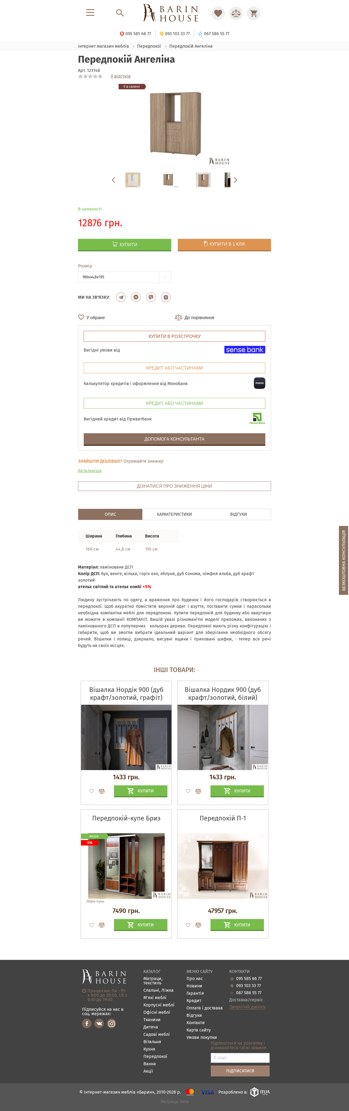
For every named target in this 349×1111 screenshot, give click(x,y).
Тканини (152, 1020)
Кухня (149, 1049)
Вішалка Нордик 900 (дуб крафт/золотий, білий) (223, 693)
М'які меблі (155, 998)
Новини (194, 986)
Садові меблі (156, 1034)
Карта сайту (198, 1030)
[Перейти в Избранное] (218, 13)
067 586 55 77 (248, 993)
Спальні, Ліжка (158, 990)
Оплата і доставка (204, 1008)
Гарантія (195, 993)
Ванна (149, 1064)
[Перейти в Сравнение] (236, 13)
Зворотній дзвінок (247, 1007)
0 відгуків (121, 76)
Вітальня (152, 1042)
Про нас (194, 978)
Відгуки (194, 1015)
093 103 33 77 (248, 986)
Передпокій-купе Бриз (126, 818)
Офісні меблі (156, 1012)
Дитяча (150, 1027)
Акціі (148, 1071)
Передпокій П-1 (223, 818)
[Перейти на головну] (174, 13)
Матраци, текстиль (153, 980)
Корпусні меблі (158, 1005)
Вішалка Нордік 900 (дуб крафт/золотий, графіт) (126, 693)
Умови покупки (201, 1037)
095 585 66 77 (249, 978)
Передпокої (155, 1056)
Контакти (195, 1023)
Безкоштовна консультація (343, 560)
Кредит (193, 1001)
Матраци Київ (175, 1102)
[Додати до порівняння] (99, 791)
